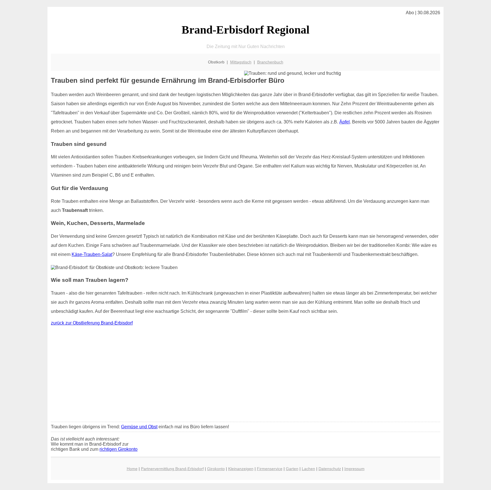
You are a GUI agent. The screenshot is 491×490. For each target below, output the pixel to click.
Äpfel (344, 121)
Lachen (308, 468)
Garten (292, 468)
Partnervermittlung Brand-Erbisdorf (172, 468)
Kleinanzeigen (240, 468)
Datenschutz (330, 468)
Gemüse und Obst (139, 426)
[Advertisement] (245, 375)
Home (132, 468)
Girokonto (216, 468)
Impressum (354, 468)
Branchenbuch (270, 62)
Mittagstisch (240, 62)
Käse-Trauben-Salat (92, 254)
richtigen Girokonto (118, 449)
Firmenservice (269, 468)
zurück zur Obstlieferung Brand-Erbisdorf (92, 323)
